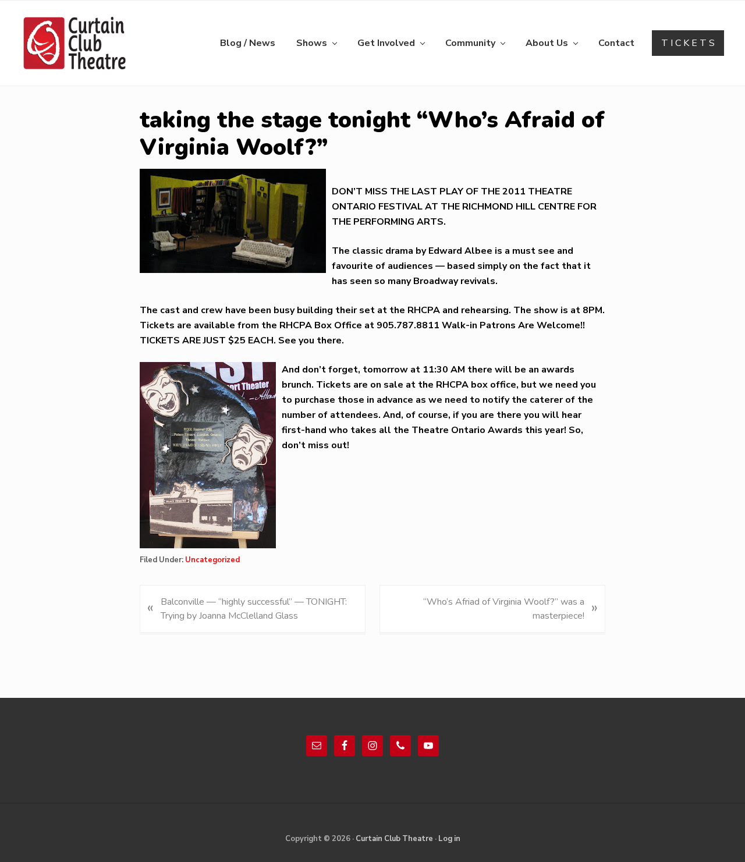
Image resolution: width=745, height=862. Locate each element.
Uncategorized (212, 560)
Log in (449, 838)
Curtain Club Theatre (394, 838)
